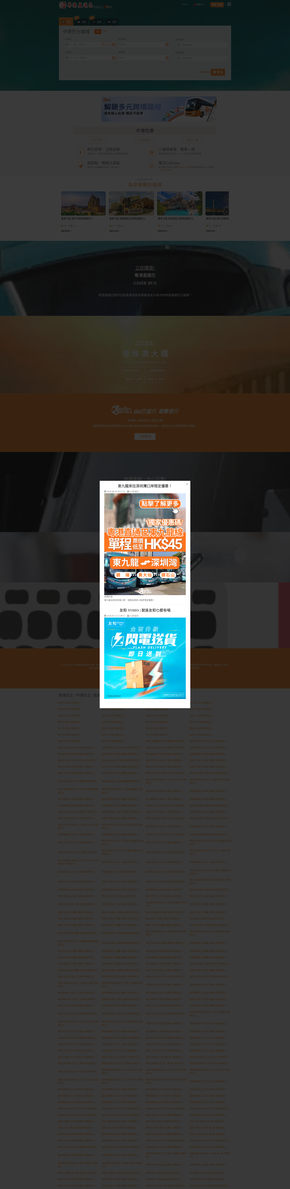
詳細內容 (108, 597)
